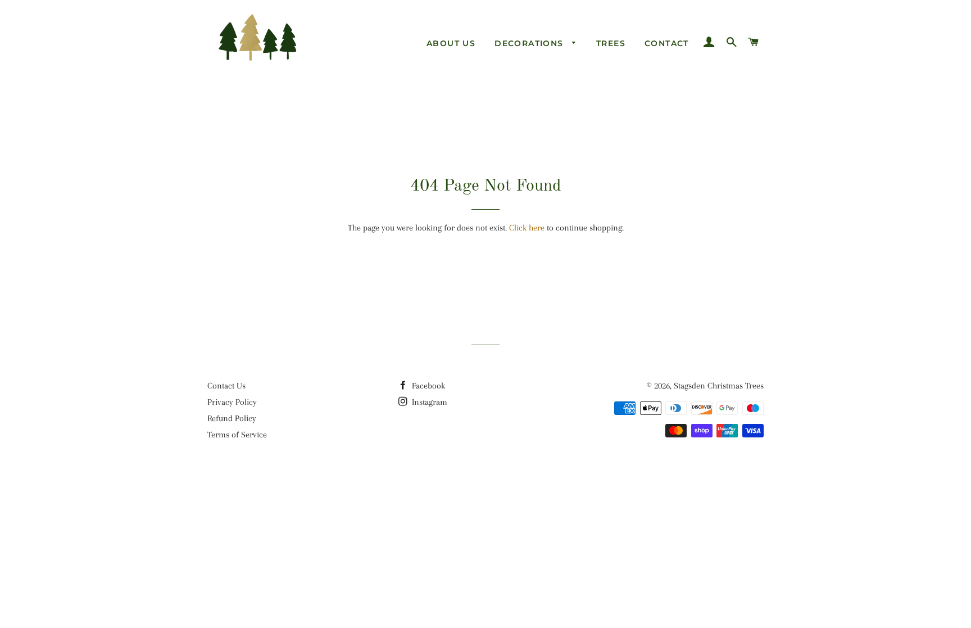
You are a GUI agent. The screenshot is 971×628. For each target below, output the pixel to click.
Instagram (428, 402)
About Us (450, 43)
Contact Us (226, 386)
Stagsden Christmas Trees (719, 386)
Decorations (530, 43)
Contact (667, 43)
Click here (527, 228)
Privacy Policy (232, 402)
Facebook (427, 386)
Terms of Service (237, 435)
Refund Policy (231, 418)
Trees (610, 43)
